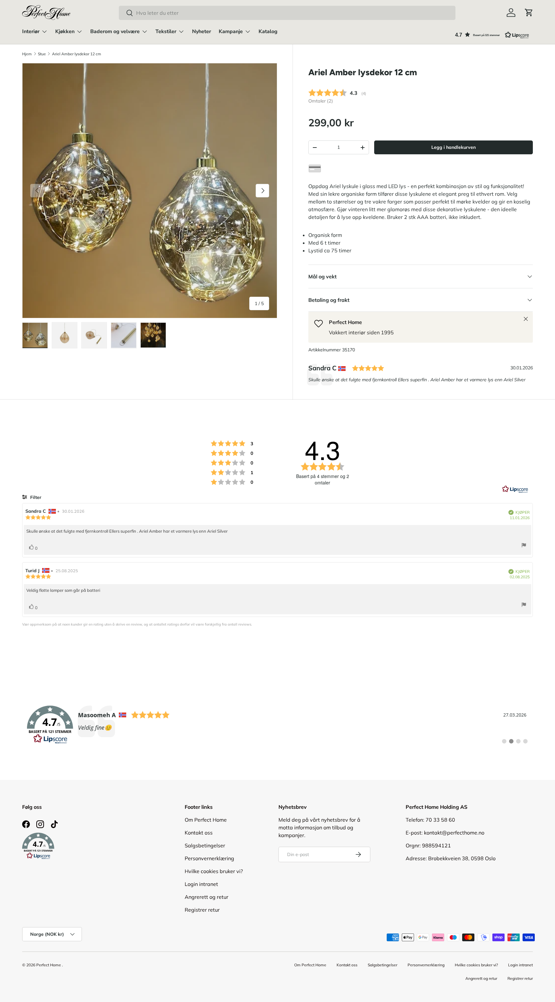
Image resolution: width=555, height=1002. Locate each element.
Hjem (27, 53)
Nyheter (201, 31)
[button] (529, 12)
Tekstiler (165, 31)
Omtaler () (320, 101)
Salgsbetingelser (205, 845)
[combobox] (287, 13)
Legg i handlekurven (453, 147)
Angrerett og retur (206, 897)
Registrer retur (202, 910)
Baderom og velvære (115, 31)
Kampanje (231, 31)
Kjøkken (65, 31)
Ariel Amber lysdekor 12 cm (76, 53)
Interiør (31, 31)
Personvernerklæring (209, 858)
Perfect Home (48, 964)
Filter (35, 497)
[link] (277, 725)
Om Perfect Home (206, 820)
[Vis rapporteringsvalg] (523, 546)
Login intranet (201, 884)
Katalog (268, 31)
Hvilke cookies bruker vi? (214, 871)
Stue (42, 53)
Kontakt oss (199, 832)
